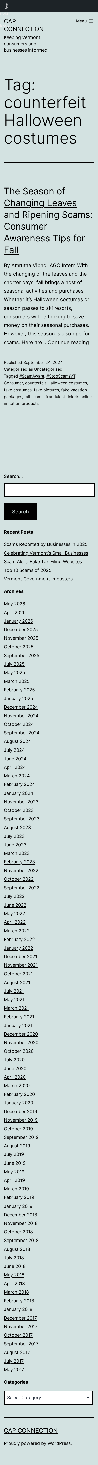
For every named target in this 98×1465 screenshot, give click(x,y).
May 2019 (14, 1171)
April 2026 (15, 612)
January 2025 (18, 698)
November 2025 (21, 638)
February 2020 (19, 1094)
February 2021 (19, 1016)
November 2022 (21, 870)
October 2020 (19, 1051)
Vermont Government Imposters (39, 578)
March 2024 (17, 775)
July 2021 (14, 991)
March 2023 (17, 853)
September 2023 (21, 818)
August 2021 (17, 982)
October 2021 (18, 973)
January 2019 (18, 1206)
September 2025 (21, 655)
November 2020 (21, 1042)
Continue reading (68, 342)
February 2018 (19, 1300)
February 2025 (19, 689)
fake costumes (18, 389)
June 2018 (15, 1266)
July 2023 (14, 836)
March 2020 (17, 1085)
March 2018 (16, 1292)
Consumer (13, 382)
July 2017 (14, 1361)
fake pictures (46, 389)
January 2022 (18, 948)
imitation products (21, 403)
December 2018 (20, 1214)
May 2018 (14, 1275)
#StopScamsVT (60, 376)
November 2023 (21, 801)
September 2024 (22, 732)
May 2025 (14, 672)
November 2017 (20, 1326)
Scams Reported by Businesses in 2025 (46, 544)
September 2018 (21, 1240)
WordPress (59, 1443)
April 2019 (14, 1180)
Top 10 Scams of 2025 (28, 570)
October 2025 (19, 646)
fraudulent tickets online (69, 396)
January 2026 (18, 621)
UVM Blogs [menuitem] (7, 6)
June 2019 (15, 1163)
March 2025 (17, 681)
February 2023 (19, 862)
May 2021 (14, 999)
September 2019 (21, 1137)
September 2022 (21, 887)
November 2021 (21, 965)
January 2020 (18, 1102)
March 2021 (16, 1008)
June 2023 (15, 844)
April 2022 (15, 922)
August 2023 (17, 827)
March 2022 (17, 930)
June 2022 (15, 905)
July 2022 (14, 896)
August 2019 (17, 1145)
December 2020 (21, 1034)
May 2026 (14, 603)
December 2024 (21, 707)
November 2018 (21, 1223)
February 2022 (19, 939)
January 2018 (18, 1309)
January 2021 (18, 1025)
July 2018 (14, 1257)
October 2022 (19, 879)
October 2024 (19, 724)
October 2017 (18, 1335)
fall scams (33, 396)
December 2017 (20, 1318)
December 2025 (21, 629)
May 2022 (14, 913)
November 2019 (21, 1120)
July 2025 (14, 664)
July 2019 (14, 1154)
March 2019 (16, 1188)
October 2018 (18, 1231)
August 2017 (17, 1352)
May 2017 (14, 1369)
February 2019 (19, 1197)
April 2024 (15, 767)
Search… (13, 476)
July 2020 (14, 1059)
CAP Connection (31, 1430)
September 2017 (21, 1343)
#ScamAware (31, 376)
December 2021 (20, 956)
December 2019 (20, 1111)
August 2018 (17, 1249)
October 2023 (19, 810)
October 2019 (18, 1128)
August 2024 (17, 741)
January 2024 (18, 793)
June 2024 (15, 758)
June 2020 (15, 1068)
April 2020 (15, 1077)
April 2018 (14, 1283)
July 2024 (14, 750)
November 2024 (21, 715)
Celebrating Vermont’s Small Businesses (46, 553)
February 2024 (19, 784)
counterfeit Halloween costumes (56, 382)
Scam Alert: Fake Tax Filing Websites (43, 561)
